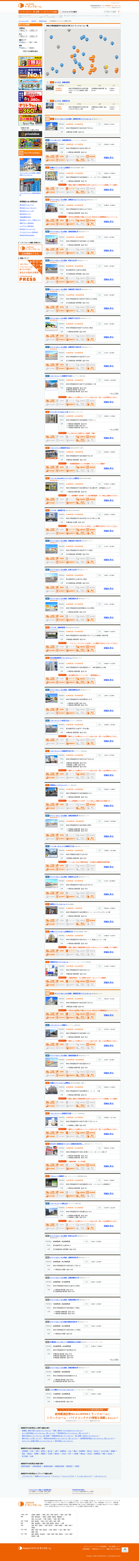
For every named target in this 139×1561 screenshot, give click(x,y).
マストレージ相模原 (57, 1176)
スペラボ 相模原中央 (57, 510)
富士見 (50, 1451)
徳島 (65, 1529)
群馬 (63, 1518)
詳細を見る (109, 158)
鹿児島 (33, 1536)
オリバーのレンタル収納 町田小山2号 (63, 260)
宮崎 (71, 1534)
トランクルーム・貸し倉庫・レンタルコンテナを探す (39, 12)
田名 (23, 1453)
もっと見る (114, 393)
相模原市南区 (59, 1466)
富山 (42, 1521)
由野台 (43, 1451)
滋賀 (66, 1525)
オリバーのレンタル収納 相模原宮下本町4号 (65, 347)
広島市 (55, 1529)
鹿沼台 (29, 1453)
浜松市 (57, 1523)
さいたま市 (38, 1518)
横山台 (82, 1453)
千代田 (50, 1453)
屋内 (30, 42)
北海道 (33, 1514)
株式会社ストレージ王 (27, 211)
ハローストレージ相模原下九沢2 (61, 376)
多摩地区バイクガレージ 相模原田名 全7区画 (65, 1342)
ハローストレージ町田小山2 (59, 720)
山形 (66, 1514)
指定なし (24, 42)
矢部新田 (25, 1451)
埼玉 (32, 1518)
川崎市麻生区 (36, 1466)
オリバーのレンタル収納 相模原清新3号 (64, 1055)
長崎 (52, 1534)
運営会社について (98, 1549)
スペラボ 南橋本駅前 (57, 627)
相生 (104, 1453)
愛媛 (32, 1531)
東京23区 (37, 1516)
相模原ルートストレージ (58, 785)
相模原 (43, 1453)
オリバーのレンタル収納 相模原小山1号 (64, 877)
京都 (56, 1525)
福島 (70, 1514)
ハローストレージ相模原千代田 (60, 1113)
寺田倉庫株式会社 (25, 217)
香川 (69, 1529)
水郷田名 (63, 1451)
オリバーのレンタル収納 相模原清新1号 (64, 231)
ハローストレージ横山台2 (59, 1203)
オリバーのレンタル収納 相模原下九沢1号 (65, 318)
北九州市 (42, 1534)
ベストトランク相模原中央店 (60, 448)
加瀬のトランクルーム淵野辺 (60, 1083)
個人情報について (115, 1546)
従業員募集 (86, 1549)
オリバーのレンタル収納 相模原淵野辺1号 (65, 690)
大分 (66, 1534)
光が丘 (89, 1453)
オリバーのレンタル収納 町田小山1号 (63, 1236)
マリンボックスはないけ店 (59, 412)
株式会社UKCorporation (27, 235)
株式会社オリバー (25, 214)
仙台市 (56, 1514)
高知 (37, 1531)
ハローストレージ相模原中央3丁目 (62, 751)
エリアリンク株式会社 (27, 226)
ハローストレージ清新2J (58, 1025)
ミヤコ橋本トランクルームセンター (62, 1390)
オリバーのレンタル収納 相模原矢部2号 (63, 1322)
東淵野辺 (97, 1453)
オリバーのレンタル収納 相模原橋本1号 (64, 598)
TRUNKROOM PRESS (78, 1489)
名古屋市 (37, 1523)
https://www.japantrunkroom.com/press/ (82, 1493)
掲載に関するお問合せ (113, 1549)
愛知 (32, 1523)
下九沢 (63, 1453)
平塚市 (77, 1466)
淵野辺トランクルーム (57, 904)
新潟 (32, 1521)
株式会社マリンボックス (27, 229)
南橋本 (113, 1451)
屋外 (36, 42)
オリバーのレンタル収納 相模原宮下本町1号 (65, 289)
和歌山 (33, 1527)
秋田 (62, 1514)
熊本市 (61, 1534)
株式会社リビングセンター (28, 208)
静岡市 (52, 1523)
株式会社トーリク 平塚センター (30, 220)
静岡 (48, 1523)
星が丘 (89, 1451)
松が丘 (96, 1451)
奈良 (70, 1525)
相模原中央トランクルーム (59, 962)
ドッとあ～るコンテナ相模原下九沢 (62, 846)
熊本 (56, 1534)
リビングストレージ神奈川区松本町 (30, 194)
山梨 (55, 1521)
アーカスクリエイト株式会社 (29, 232)
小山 (69, 1451)
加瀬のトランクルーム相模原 (60, 167)
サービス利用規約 (101, 1546)
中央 (31, 1451)
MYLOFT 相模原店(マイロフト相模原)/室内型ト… (67, 1144)
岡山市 (45, 1529)
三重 (62, 1523)
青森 (44, 1514)
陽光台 (57, 1453)
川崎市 (49, 1516)
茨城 (55, 1518)
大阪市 (40, 1525)
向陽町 (36, 1453)
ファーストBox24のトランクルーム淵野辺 (64, 478)
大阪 (32, 1525)
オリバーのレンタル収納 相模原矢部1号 (64, 1257)
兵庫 (46, 1525)
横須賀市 (69, 1466)
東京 (32, 1516)
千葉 (45, 1518)
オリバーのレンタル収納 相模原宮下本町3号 (65, 541)
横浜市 (54, 1516)
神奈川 (44, 1516)
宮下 (69, 1453)
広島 (51, 1529)
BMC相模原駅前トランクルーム (61, 658)
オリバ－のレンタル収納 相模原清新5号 (64, 815)
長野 (59, 1521)
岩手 (48, 1514)
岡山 (41, 1529)
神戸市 (50, 1525)
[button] (69, 30)
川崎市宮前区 (25, 1466)
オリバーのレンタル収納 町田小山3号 (63, 569)
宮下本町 (25, 1456)
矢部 (31, 1456)
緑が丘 (110, 1453)
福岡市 (37, 1534)
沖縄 (38, 1536)
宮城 (52, 1514)
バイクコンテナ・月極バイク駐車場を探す (40, 1489)
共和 (37, 1451)
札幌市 (38, 1514)
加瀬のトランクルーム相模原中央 (61, 931)
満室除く (32, 48)
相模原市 (59, 1516)
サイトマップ (116, 2)
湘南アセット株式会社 (27, 223)
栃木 (59, 1518)
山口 (61, 1529)
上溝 (56, 1451)
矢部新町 (82, 1451)
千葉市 (49, 1518)
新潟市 (37, 1521)
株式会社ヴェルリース (27, 205)
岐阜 (44, 1523)
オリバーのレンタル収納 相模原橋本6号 (64, 1367)
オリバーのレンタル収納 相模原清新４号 (64, 1300)
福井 (51, 1521)
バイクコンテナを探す (69, 12)
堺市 (36, 1525)
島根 (37, 1529)
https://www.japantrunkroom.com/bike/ (39, 1493)
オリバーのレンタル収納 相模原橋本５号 (64, 1278)
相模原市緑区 (48, 1466)
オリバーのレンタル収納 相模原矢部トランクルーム (73, 119)
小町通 (76, 1453)
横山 (75, 1451)
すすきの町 (105, 1451)
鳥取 (32, 1529)
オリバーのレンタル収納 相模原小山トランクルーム (68, 199)
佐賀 (48, 1534)
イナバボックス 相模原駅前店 (60, 140)
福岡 (32, 1534)
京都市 (60, 1525)
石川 (47, 1521)
